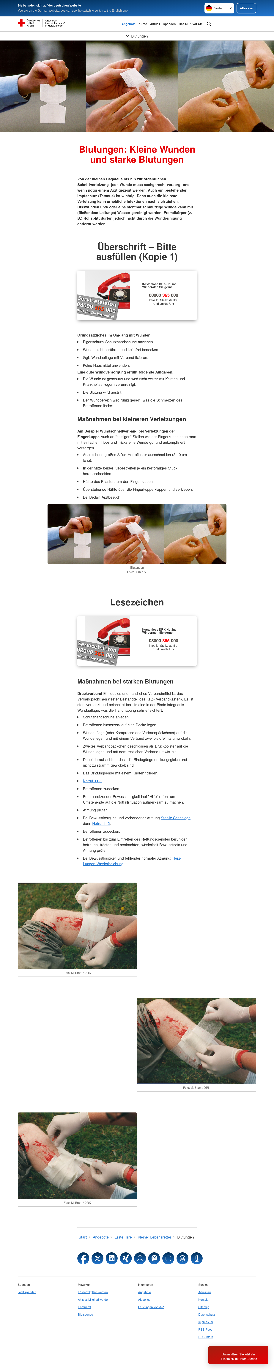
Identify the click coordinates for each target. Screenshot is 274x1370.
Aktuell (155, 24)
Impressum (205, 1322)
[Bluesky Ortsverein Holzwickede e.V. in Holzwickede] (168, 1258)
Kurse (142, 24)
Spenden (169, 24)
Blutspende (85, 1314)
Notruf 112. (92, 780)
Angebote (129, 24)
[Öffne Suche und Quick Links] (209, 24)
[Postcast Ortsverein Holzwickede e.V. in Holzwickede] (197, 1258)
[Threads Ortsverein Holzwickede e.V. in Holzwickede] (182, 1258)
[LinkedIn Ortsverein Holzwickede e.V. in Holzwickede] (112, 1258)
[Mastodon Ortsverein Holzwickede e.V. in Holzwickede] (154, 1258)
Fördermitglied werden (93, 1292)
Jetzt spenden (27, 1292)
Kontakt (203, 1299)
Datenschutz (206, 1314)
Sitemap (203, 1307)
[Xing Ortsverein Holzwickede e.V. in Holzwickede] (126, 1258)
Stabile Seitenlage (175, 817)
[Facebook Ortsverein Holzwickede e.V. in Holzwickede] (83, 1258)
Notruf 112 (101, 823)
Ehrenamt (84, 1307)
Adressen (204, 1292)
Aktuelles (144, 1299)
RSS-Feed (205, 1329)
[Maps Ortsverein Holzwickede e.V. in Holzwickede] (140, 1258)
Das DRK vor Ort (190, 24)
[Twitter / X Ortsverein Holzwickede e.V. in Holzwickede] (97, 1258)
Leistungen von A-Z (151, 1307)
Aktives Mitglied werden (93, 1299)
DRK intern (205, 1337)
